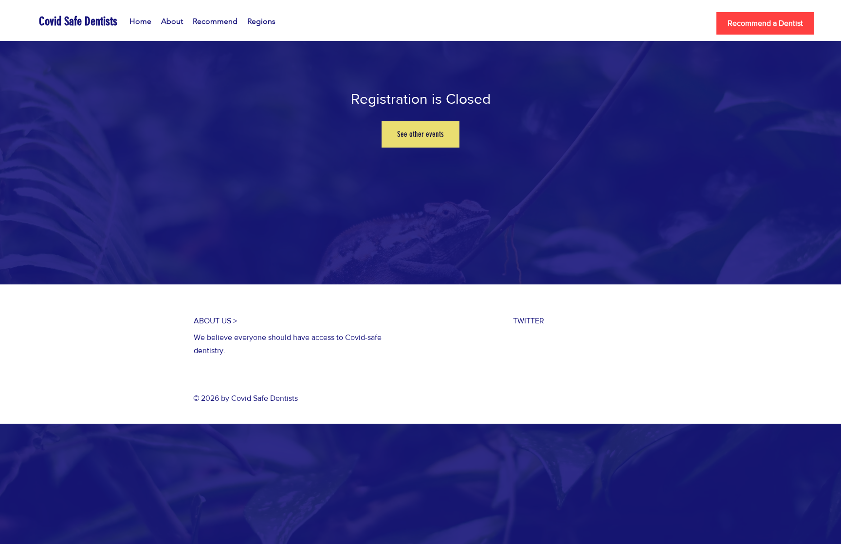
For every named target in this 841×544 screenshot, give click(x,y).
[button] (261, 21)
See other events (420, 134)
